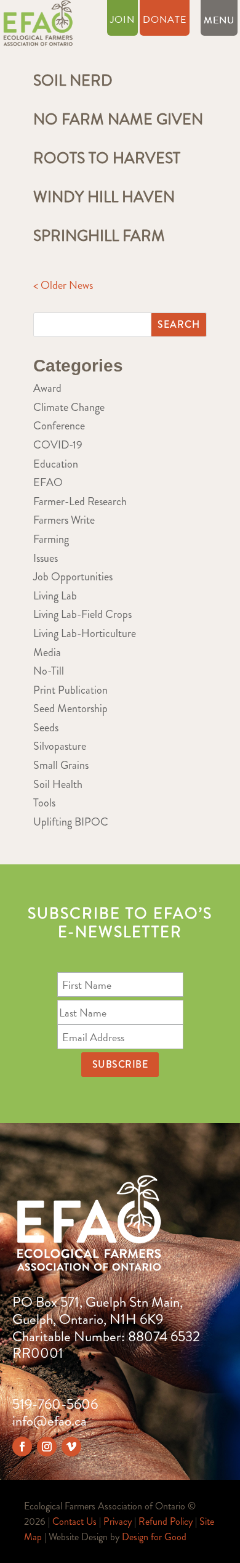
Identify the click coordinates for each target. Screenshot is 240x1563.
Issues (45, 558)
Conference (59, 426)
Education (55, 464)
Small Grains (61, 765)
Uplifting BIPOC (70, 822)
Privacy (117, 1521)
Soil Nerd (73, 81)
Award (47, 388)
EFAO (48, 482)
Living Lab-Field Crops (82, 614)
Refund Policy (165, 1521)
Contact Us (74, 1521)
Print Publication (70, 690)
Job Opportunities (73, 577)
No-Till (48, 671)
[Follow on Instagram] (47, 1446)
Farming (51, 539)
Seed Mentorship (70, 708)
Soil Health (57, 784)
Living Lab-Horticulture (84, 633)
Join (122, 21)
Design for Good (154, 1537)
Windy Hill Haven (104, 197)
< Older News (63, 285)
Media (47, 652)
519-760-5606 (55, 1404)
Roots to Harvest (106, 158)
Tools (44, 803)
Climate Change (69, 407)
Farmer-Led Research (80, 501)
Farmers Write (64, 520)
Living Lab (55, 596)
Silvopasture (59, 746)
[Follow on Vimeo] (71, 1446)
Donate (164, 21)
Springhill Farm (99, 236)
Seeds (45, 728)
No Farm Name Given (118, 119)
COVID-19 (57, 445)
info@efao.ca (49, 1421)
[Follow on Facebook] (22, 1446)
